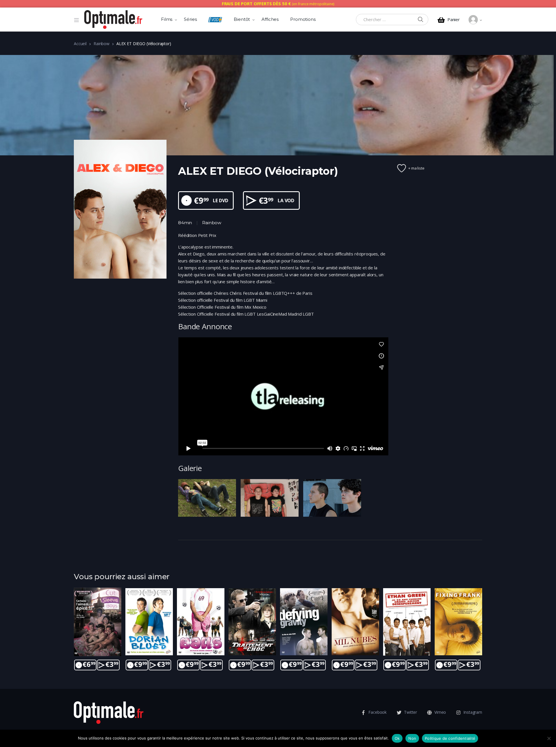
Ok (397, 738)
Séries (190, 19)
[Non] (549, 738)
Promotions (303, 19)
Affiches (270, 19)
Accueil (80, 43)
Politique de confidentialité (450, 738)
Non (412, 738)
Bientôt (242, 19)
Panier (453, 19)
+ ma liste (416, 168)
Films (166, 19)
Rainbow (101, 43)
